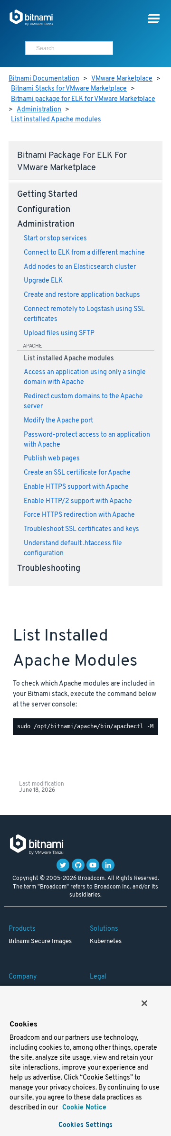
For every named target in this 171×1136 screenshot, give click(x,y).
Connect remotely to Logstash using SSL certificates (84, 314)
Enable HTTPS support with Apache (76, 487)
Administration (39, 109)
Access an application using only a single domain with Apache (85, 377)
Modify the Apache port (58, 421)
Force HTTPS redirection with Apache (79, 515)
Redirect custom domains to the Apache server (83, 402)
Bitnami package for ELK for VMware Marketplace (83, 99)
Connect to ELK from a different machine (84, 253)
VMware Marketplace (121, 78)
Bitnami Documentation (44, 78)
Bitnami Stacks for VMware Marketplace (69, 88)
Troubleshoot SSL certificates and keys (81, 529)
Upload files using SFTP (59, 334)
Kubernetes (106, 941)
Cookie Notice (83, 1108)
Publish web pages (52, 459)
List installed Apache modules (56, 119)
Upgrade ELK (43, 281)
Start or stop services (55, 239)
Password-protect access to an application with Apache (87, 440)
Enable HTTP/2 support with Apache (78, 501)
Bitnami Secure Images (40, 941)
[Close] (144, 1003)
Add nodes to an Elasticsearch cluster (80, 267)
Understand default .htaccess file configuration (73, 549)
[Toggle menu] (153, 19)
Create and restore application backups (82, 295)
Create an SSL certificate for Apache (77, 473)
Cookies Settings (85, 1125)
